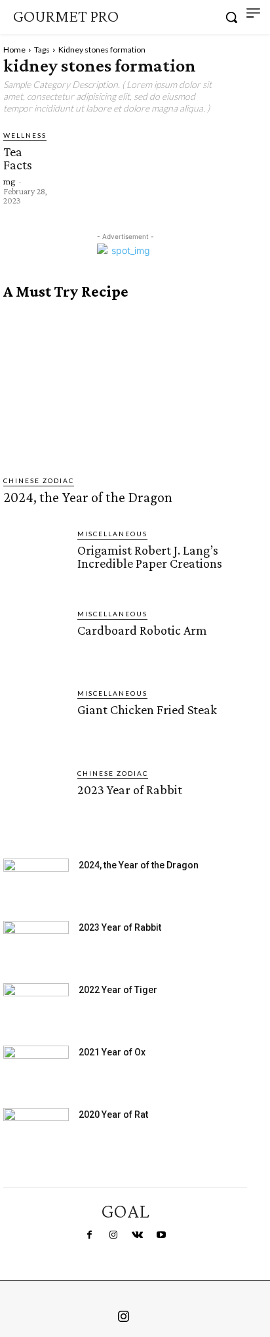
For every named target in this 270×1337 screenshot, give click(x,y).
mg (9, 181)
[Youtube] (160, 1235)
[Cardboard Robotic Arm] (35, 640)
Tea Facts (17, 158)
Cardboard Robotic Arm (142, 630)
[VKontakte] (137, 1235)
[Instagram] (113, 1235)
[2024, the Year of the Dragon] (125, 388)
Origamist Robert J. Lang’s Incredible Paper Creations (149, 556)
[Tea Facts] (77, 147)
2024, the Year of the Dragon (87, 497)
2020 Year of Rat (113, 1114)
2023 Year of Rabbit (129, 789)
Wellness (25, 135)
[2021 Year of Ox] (36, 1068)
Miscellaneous (112, 534)
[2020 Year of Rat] (36, 1130)
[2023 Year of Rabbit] (35, 800)
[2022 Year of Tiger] (36, 1006)
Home (14, 49)
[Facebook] (89, 1235)
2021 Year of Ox (112, 1052)
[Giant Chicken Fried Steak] (35, 720)
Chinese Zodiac (38, 480)
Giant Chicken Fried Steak (147, 709)
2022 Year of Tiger (118, 990)
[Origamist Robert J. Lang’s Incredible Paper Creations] (35, 560)
